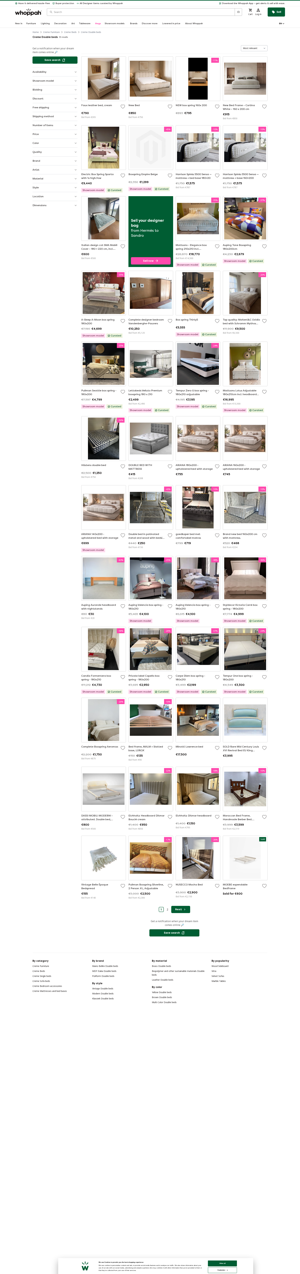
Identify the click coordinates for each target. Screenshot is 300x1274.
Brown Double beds (162, 997)
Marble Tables (219, 981)
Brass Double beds (161, 966)
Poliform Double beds (103, 976)
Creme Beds (70, 32)
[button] (205, 3)
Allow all (222, 1263)
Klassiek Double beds (103, 998)
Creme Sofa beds (41, 981)
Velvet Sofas (218, 976)
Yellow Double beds (162, 992)
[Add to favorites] (123, 106)
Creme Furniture (51, 32)
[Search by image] (238, 12)
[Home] (28, 12)
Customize (221, 1270)
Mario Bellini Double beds (105, 966)
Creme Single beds (41, 976)
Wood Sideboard (220, 966)
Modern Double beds (103, 993)
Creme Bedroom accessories (47, 986)
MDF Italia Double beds (104, 971)
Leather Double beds (162, 979)
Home (35, 32)
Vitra (214, 971)
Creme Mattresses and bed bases (49, 991)
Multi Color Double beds (164, 1002)
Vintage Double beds (102, 988)
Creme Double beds (91, 32)
